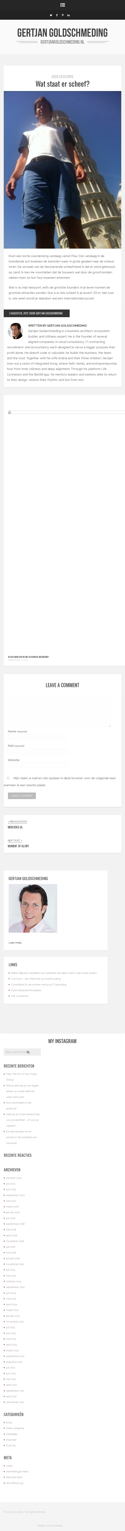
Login (9, 1465)
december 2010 (15, 1402)
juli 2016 (10, 1246)
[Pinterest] (62, 15)
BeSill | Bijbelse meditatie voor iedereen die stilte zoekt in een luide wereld (54, 973)
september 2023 (15, 1195)
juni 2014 (11, 1293)
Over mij (10, 1445)
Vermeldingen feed (17, 1471)
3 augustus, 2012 (18, 313)
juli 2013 (10, 1327)
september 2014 (15, 1287)
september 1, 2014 (18, 660)
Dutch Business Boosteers (26, 990)
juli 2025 (10, 1183)
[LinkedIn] (68, 15)
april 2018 (11, 1235)
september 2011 (15, 1390)
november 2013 (15, 1321)
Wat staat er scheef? (62, 83)
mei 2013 (11, 1338)
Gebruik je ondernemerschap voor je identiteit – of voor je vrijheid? (23, 1120)
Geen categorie (63, 76)
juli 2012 (10, 1367)
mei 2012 (11, 1379)
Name (17, 731)
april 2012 (11, 1384)
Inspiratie (11, 1439)
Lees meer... (15, 942)
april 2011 (11, 1396)
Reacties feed (14, 1477)
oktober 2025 (13, 1178)
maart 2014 (12, 1310)
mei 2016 (11, 1252)
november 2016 (15, 1241)
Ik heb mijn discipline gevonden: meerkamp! (28, 656)
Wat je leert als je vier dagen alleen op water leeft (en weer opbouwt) (22, 1091)
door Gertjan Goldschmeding (46, 313)
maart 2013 (12, 1350)
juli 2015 (10, 1269)
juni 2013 (11, 1333)
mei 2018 (11, 1229)
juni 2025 (11, 1189)
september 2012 (15, 1356)
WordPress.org (14, 1483)
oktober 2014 (13, 1281)
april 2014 (11, 1304)
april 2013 (11, 1344)
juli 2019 (10, 1218)
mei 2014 (11, 1298)
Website (14, 760)
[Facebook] (57, 15)
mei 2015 (11, 1275)
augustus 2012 (14, 1361)
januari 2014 (13, 1315)
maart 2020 (12, 1206)
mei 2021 (11, 1200)
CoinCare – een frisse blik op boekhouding (36, 978)
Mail (16, 745)
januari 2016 (13, 1258)
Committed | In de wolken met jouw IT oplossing (38, 984)
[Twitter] (51, 15)
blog (9, 1422)
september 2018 (15, 1223)
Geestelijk (11, 1434)
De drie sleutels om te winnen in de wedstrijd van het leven (21, 1137)
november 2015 (15, 1264)
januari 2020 (13, 1212)
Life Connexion (19, 996)
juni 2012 (11, 1373)
